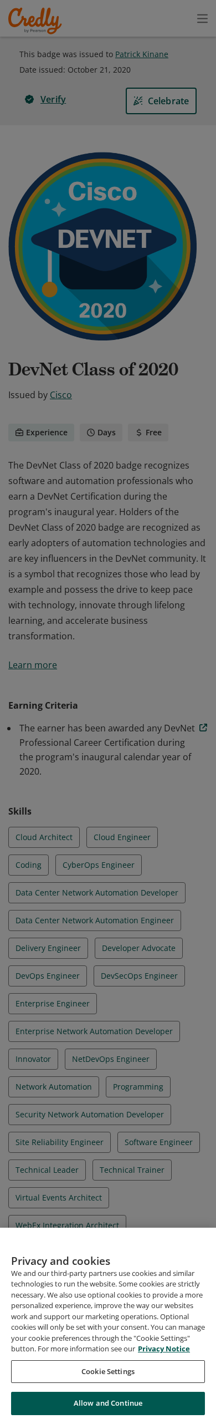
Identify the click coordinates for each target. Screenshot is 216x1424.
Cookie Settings (108, 1371)
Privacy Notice (164, 1349)
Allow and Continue (108, 1403)
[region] (108, 1326)
